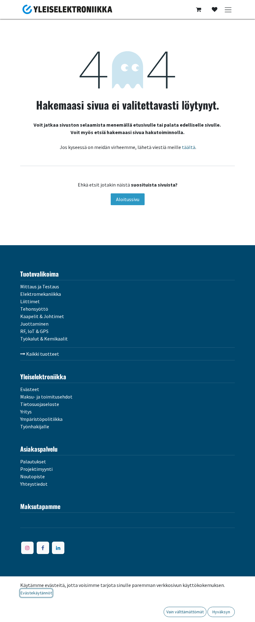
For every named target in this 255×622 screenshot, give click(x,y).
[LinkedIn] (58, 548)
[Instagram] (27, 548)
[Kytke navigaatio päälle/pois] (228, 9)
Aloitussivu (127, 199)
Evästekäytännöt (36, 593)
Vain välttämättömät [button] (185, 612)
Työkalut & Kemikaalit (44, 339)
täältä (188, 147)
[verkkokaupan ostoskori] (198, 9)
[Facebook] (43, 548)
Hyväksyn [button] (221, 612)
